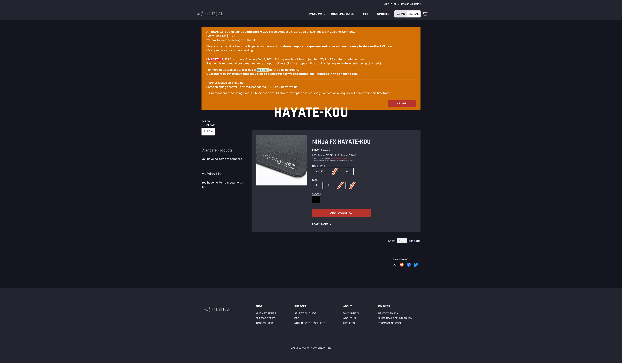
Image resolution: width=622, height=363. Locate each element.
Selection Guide (305, 313)
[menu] (349, 14)
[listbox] (364, 172)
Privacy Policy (388, 313)
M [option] (317, 185)
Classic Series (265, 318)
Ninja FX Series (265, 313)
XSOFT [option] (319, 171)
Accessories (264, 323)
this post (263, 70)
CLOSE (401, 103)
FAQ (296, 318)
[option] (316, 199)
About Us (349, 318)
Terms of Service (390, 323)
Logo (216, 310)
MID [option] (348, 171)
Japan (401, 13)
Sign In (388, 3)
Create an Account (409, 3)
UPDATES (349, 323)
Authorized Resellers (309, 323)
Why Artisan (351, 313)
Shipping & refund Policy (395, 318)
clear (210, 125)
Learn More (321, 224)
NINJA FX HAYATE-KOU (341, 142)
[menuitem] (316, 14)
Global (414, 13)
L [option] (328, 185)
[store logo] (209, 13)
